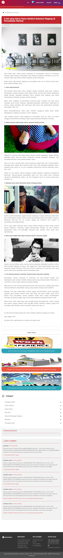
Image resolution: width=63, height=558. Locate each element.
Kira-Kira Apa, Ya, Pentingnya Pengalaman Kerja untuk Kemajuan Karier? (31, 351)
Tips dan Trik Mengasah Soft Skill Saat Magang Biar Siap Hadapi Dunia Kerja (31, 369)
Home (4, 6)
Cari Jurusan (36, 543)
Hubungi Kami (22, 545)
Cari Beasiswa (37, 545)
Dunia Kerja (10, 6)
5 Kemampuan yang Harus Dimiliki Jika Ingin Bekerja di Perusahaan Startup (31, 388)
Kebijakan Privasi (23, 547)
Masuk (49, 2)
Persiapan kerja (19, 6)
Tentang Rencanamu (24, 540)
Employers (40, 2)
